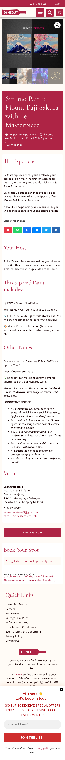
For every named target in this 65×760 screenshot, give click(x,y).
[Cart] (59, 12)
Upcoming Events (16, 604)
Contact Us (12, 641)
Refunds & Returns (16, 622)
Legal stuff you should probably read (30, 561)
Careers (10, 609)
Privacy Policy (13, 636)
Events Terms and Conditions (23, 631)
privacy (42, 748)
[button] (40, 12)
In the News (12, 613)
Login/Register (38, 3)
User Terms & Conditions (20, 627)
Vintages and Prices (17, 618)
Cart (57, 3)
